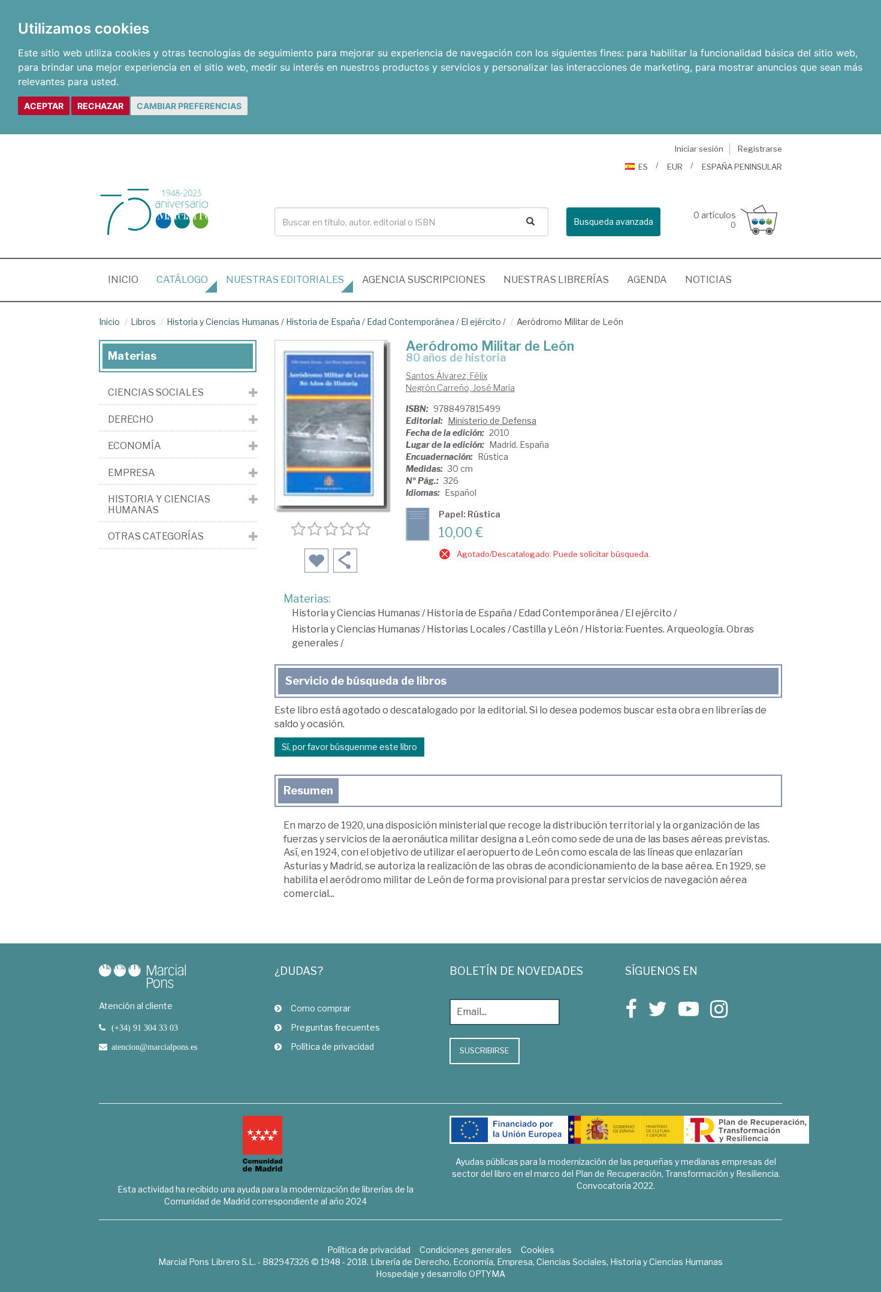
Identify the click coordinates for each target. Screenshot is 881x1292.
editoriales (285, 279)
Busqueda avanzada (613, 221)
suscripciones (423, 279)
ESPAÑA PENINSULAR (742, 166)
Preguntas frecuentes (335, 1027)
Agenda (647, 279)
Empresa (131, 473)
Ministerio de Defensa (492, 420)
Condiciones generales (466, 1250)
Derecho (130, 419)
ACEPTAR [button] (44, 106)
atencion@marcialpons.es (154, 1047)
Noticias (708, 279)
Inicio (127, 279)
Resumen (308, 790)
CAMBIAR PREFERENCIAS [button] (189, 106)
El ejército (481, 322)
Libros (143, 322)
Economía (134, 446)
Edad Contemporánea (410, 322)
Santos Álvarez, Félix (446, 376)
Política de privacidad (332, 1046)
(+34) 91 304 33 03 (144, 1027)
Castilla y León (545, 629)
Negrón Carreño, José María (460, 388)
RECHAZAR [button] (100, 106)
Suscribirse (484, 1050)
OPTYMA (487, 1274)
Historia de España (323, 322)
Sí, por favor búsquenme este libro (349, 747)
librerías (556, 279)
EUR (675, 166)
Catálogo (182, 279)
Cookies (537, 1250)
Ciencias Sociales (156, 392)
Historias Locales (466, 629)
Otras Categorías (156, 536)
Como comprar (321, 1008)
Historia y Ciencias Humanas (223, 322)
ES (643, 166)
